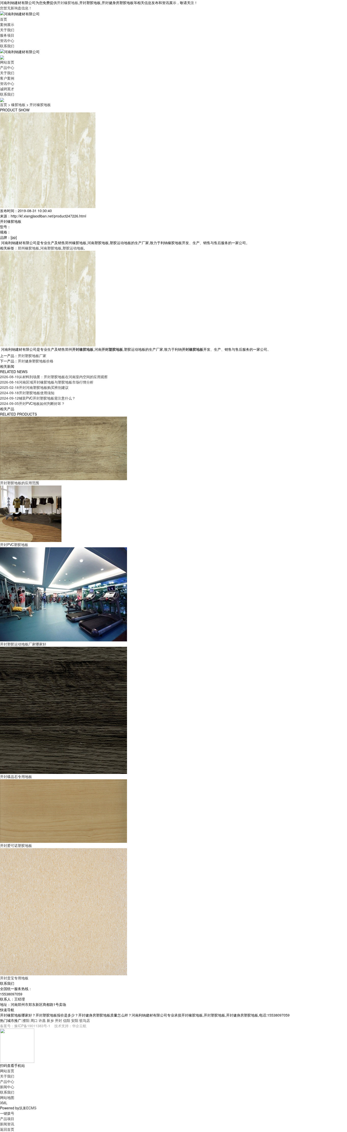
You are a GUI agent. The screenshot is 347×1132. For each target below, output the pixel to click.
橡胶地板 (18, 104)
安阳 (74, 1020)
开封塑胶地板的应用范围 (19, 482)
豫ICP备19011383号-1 (32, 1025)
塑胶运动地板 (73, 248)
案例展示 (7, 24)
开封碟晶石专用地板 (16, 776)
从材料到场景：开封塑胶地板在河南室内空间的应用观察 (54, 376)
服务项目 (7, 35)
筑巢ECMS (27, 1107)
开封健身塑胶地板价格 (35, 360)
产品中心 (7, 67)
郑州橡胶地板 (28, 248)
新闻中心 (7, 1086)
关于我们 (7, 29)
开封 (58, 1020)
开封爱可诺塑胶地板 (16, 845)
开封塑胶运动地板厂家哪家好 (23, 643)
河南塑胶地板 (50, 248)
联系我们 (7, 45)
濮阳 (25, 1020)
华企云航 (79, 1025)
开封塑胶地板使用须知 (27, 392)
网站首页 (7, 62)
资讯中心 (7, 40)
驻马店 (84, 1020)
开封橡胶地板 (67, 2)
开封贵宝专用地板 (14, 977)
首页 (3, 19)
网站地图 (7, 1097)
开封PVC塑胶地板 (14, 544)
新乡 (50, 1020)
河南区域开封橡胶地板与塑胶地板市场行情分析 (46, 382)
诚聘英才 (7, 88)
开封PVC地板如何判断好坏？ (32, 403)
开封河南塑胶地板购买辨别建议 (34, 387)
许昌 (42, 1020)
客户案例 (7, 78)
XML (3, 1102)
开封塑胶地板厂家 (32, 355)
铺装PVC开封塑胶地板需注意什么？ (37, 398)
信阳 (66, 1020)
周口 (34, 1020)
